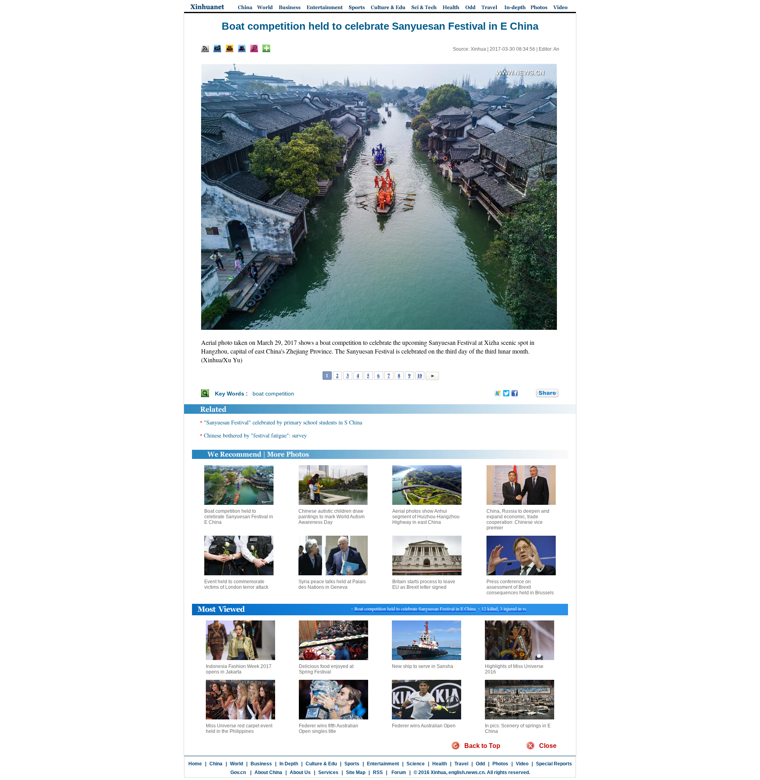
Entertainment (383, 764)
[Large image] (254, 48)
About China (268, 772)
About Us (300, 772)
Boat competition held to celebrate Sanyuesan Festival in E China (238, 516)
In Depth (288, 764)
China (215, 764)
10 (419, 375)
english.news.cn (466, 772)
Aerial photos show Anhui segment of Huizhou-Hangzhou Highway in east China (426, 516)
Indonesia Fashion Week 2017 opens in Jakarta (239, 669)
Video (522, 764)
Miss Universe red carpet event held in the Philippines (239, 728)
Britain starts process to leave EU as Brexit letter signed (423, 584)
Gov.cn (238, 772)
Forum (398, 772)
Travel (461, 764)
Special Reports (554, 764)
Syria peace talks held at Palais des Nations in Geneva (332, 584)
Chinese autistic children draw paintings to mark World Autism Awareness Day (331, 516)
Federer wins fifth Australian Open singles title (328, 728)
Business (261, 764)
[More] (266, 48)
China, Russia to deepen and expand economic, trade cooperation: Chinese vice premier (517, 519)
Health (439, 764)
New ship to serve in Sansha (422, 666)
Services (328, 772)
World (236, 764)
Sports (351, 764)
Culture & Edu (321, 764)
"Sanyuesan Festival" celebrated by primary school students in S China (283, 422)
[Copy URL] (242, 48)
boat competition (273, 393)
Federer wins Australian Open (424, 726)
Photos (500, 764)
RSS (378, 772)
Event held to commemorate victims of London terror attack (236, 584)
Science (416, 764)
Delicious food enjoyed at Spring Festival (326, 669)
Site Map (355, 772)
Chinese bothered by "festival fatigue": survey (255, 435)
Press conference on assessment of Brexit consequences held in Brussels (520, 587)
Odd (480, 764)
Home (195, 764)
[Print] (230, 48)
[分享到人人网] (530, 393)
